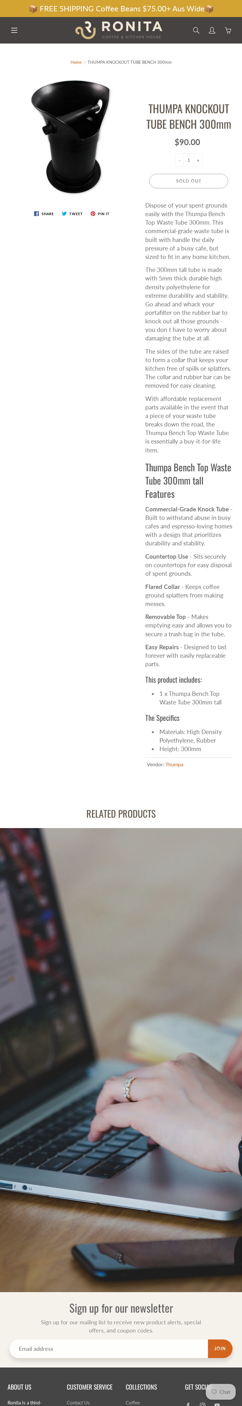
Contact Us (78, 1402)
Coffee (133, 1402)
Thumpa (174, 764)
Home (76, 62)
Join (220, 1348)
